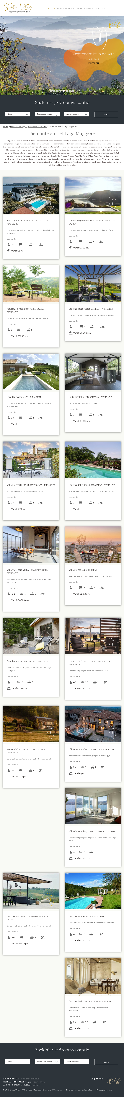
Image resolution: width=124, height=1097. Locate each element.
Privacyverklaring (104, 1090)
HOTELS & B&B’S (85, 8)
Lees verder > (12, 239)
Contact (115, 8)
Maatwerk (102, 8)
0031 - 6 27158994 (14, 1085)
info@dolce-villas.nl (31, 1085)
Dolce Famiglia (66, 8)
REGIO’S (51, 8)
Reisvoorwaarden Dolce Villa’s (79, 1090)
